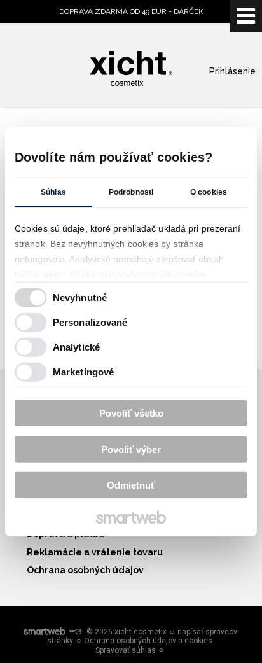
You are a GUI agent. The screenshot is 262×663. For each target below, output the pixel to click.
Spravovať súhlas (125, 650)
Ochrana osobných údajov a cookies (148, 640)
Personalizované (90, 321)
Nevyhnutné (80, 296)
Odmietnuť (131, 485)
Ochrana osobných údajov (85, 570)
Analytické (76, 346)
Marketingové (83, 371)
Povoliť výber (131, 448)
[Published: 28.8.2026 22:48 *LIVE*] (75, 631)
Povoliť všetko (131, 413)
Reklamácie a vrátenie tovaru (95, 552)
